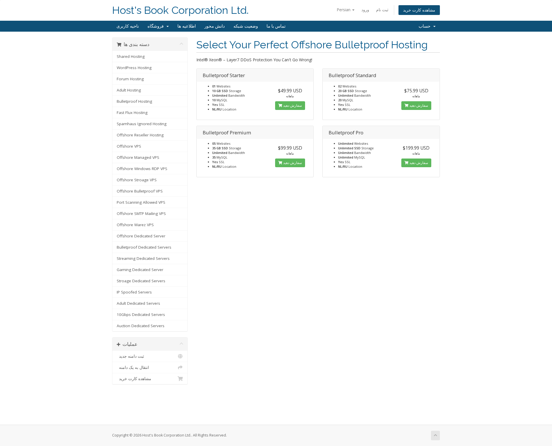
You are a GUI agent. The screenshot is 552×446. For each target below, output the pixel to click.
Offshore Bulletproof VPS (140, 191)
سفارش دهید (292, 105)
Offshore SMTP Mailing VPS (141, 213)
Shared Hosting (131, 56)
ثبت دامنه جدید (130, 356)
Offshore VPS (129, 146)
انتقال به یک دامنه (133, 367)
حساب (426, 26)
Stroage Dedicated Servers (141, 280)
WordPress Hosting (134, 67)
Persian (344, 9)
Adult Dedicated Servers (138, 303)
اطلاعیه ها (186, 26)
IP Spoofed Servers (134, 292)
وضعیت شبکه (245, 26)
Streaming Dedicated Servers (143, 258)
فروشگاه (156, 26)
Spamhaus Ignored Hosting (141, 123)
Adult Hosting (129, 90)
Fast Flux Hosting (132, 112)
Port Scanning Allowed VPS (141, 202)
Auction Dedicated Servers (140, 325)
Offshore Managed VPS (138, 157)
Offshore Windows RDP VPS (142, 168)
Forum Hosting (130, 78)
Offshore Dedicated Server (141, 236)
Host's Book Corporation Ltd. (180, 10)
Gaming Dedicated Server (140, 269)
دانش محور (214, 26)
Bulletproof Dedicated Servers (144, 247)
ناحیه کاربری (127, 26)
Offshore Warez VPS (135, 224)
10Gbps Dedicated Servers (141, 314)
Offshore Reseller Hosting (140, 135)
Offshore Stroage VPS (137, 179)
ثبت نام (382, 9)
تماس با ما (276, 26)
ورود (365, 9)
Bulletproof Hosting (134, 101)
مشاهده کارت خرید (419, 10)
